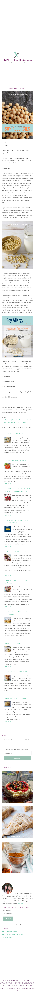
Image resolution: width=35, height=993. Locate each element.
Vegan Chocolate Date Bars (15, 672)
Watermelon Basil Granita (15, 460)
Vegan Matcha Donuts (13, 643)
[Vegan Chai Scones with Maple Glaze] (17, 837)
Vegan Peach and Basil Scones (16, 434)
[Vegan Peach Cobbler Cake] (17, 802)
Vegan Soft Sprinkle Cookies (16, 698)
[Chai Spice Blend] (17, 873)
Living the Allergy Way (17, 62)
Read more (7, 455)
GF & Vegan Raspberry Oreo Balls (18, 552)
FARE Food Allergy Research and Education (16, 422)
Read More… (21, 903)
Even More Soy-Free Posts (9, 728)
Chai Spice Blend (7, 937)
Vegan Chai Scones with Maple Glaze (12, 934)
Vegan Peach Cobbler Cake (9, 931)
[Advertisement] (17, 21)
